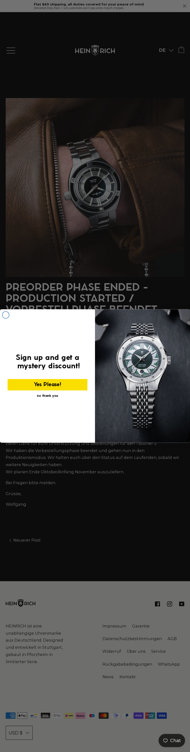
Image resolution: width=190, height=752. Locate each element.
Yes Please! (47, 384)
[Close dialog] (5, 315)
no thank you (47, 395)
